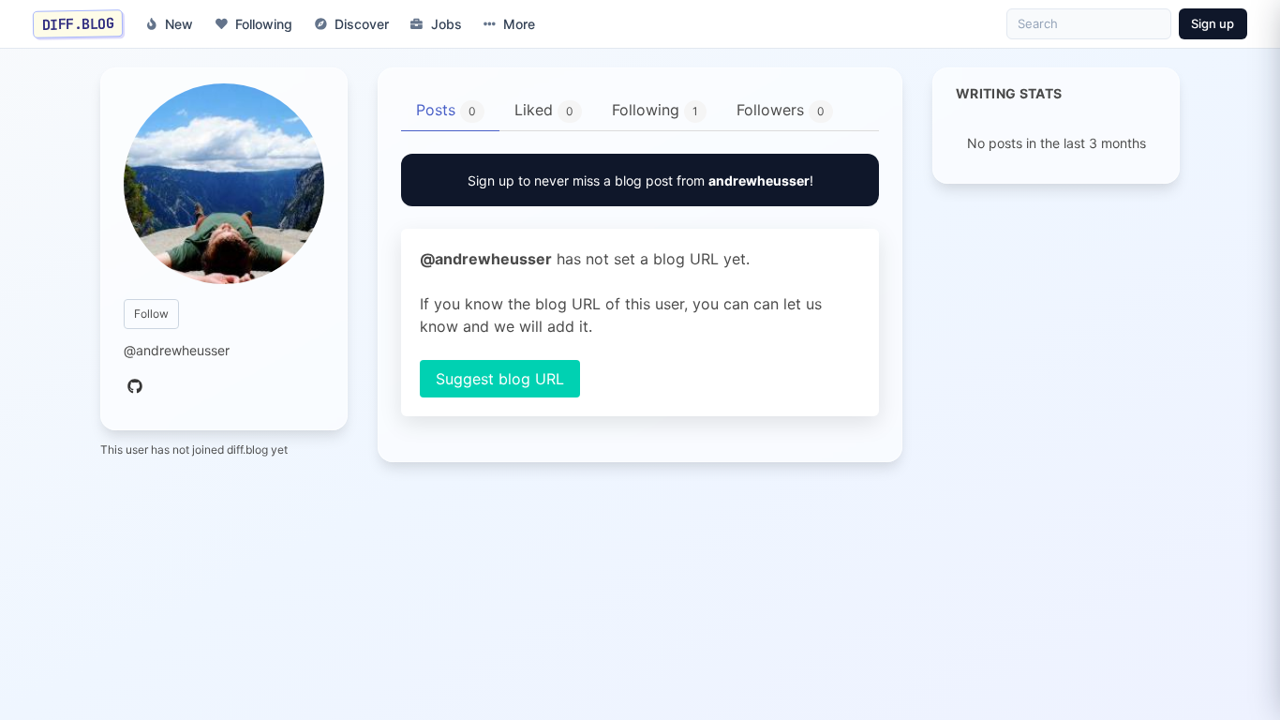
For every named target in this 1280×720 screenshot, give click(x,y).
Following (263, 24)
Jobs (446, 24)
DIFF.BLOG (78, 23)
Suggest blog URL (500, 378)
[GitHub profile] (135, 387)
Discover (362, 24)
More (519, 24)
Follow (151, 314)
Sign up (1212, 23)
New (179, 24)
